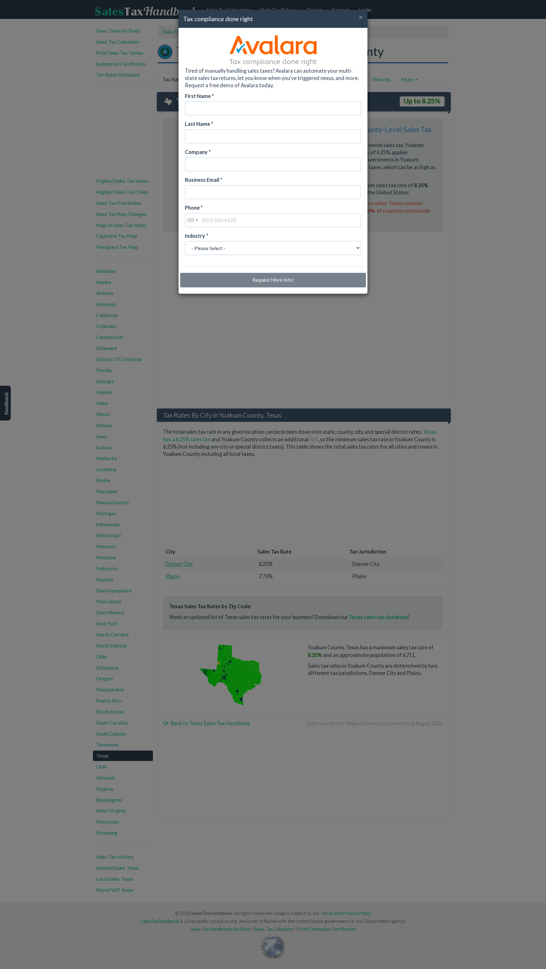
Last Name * (199, 124)
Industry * (196, 236)
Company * (198, 152)
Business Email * (203, 180)
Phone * (194, 208)
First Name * (199, 96)
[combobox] (192, 220)
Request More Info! (273, 280)
